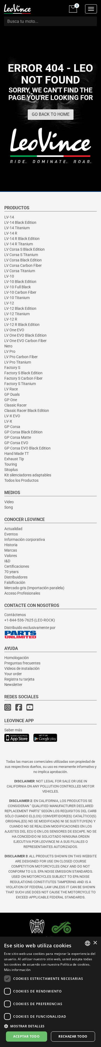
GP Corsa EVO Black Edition (27, 448)
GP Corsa (12, 426)
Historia (11, 545)
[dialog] (50, 992)
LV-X (8, 421)
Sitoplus (11, 469)
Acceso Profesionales (22, 593)
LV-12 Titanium (17, 314)
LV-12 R (10, 319)
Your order (13, 674)
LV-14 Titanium (17, 228)
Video (9, 502)
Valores (10, 555)
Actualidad (13, 529)
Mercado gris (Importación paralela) (34, 588)
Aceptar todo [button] (26, 1036)
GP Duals (12, 394)
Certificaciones (16, 566)
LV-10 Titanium (17, 298)
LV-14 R (10, 233)
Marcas (10, 550)
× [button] (95, 943)
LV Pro (9, 351)
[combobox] (87, 943)
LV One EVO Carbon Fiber (25, 341)
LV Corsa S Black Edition (24, 249)
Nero (8, 346)
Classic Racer (15, 405)
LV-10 (9, 276)
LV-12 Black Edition (20, 308)
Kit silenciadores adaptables (27, 475)
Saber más (13, 730)
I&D (7, 561)
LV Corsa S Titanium (21, 255)
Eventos (11, 534)
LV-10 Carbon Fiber (20, 292)
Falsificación (14, 582)
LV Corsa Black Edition (23, 260)
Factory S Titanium (20, 384)
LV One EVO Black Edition (25, 335)
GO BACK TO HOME (50, 114)
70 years (11, 572)
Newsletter (13, 684)
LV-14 (9, 217)
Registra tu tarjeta (19, 679)
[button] (50, 1026)
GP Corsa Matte (17, 437)
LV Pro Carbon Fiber (21, 357)
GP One (10, 400)
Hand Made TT (16, 453)
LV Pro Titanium (17, 362)
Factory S (12, 367)
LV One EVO (14, 330)
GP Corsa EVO (16, 443)
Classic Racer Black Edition (26, 410)
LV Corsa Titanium (19, 271)
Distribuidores (15, 577)
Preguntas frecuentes (22, 663)
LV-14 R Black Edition (22, 238)
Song (8, 507)
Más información (17, 969)
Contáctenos (15, 615)
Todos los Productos (21, 480)
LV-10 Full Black (17, 287)
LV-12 (9, 303)
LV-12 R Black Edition (22, 324)
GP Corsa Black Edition (23, 432)
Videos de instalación (22, 668)
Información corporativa (24, 539)
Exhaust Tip (14, 459)
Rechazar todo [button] (72, 1036)
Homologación (16, 658)
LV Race (11, 389)
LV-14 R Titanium (18, 244)
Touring (10, 464)
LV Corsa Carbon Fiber (23, 265)
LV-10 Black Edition (20, 281)
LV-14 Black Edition (20, 222)
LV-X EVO (12, 416)
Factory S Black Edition (23, 373)
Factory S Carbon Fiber (23, 378)
